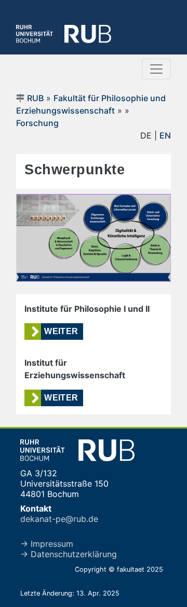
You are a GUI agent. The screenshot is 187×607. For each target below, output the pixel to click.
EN (165, 135)
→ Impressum (46, 544)
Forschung (37, 123)
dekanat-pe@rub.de (59, 519)
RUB (35, 98)
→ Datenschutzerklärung (68, 554)
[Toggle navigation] (156, 69)
